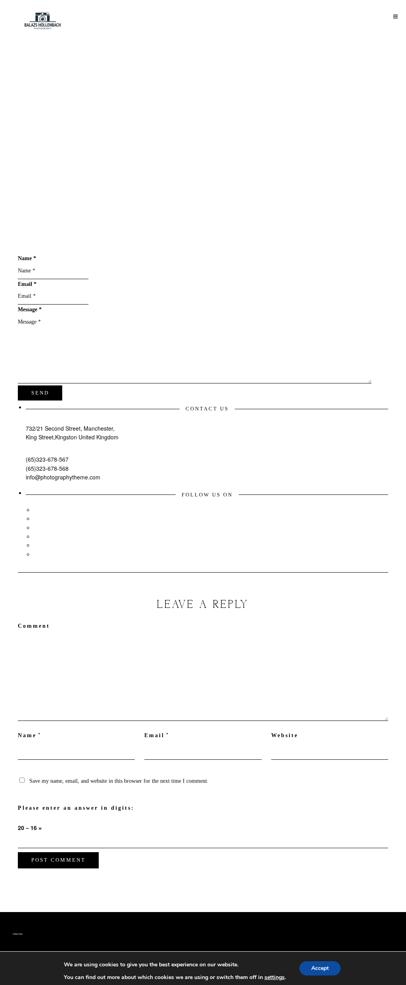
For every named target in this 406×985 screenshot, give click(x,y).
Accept (320, 968)
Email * (27, 284)
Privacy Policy (18, 934)
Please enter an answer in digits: (76, 808)
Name (27, 735)
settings (274, 977)
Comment (34, 626)
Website (284, 735)
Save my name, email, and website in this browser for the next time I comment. (119, 781)
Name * (27, 258)
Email (154, 735)
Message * (30, 309)
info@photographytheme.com (63, 477)
